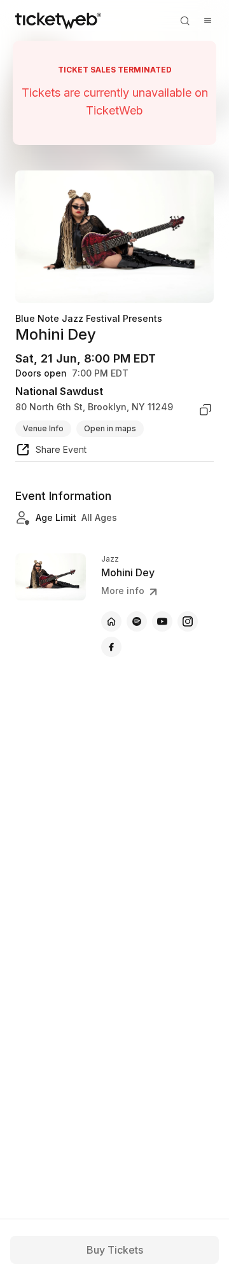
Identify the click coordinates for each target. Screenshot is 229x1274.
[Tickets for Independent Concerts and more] (58, 20)
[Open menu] (207, 20)
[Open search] (184, 20)
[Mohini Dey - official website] (111, 621)
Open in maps (110, 428)
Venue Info (43, 428)
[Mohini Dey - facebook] (111, 647)
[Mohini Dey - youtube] (162, 621)
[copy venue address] (205, 409)
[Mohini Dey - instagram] (187, 621)
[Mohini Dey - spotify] (137, 621)
